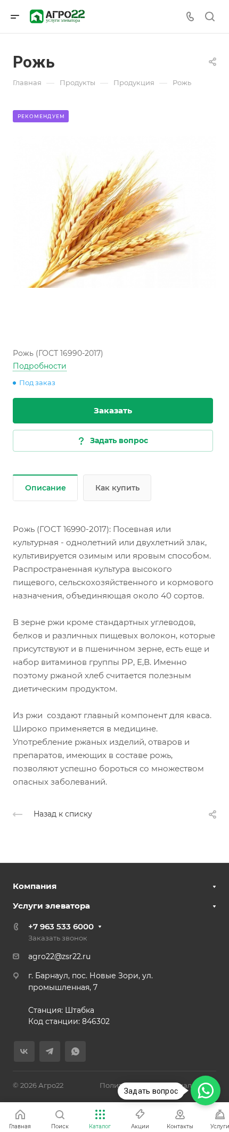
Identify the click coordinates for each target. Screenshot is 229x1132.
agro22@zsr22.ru (59, 956)
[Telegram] (49, 1051)
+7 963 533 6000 (61, 926)
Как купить (117, 488)
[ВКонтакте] (24, 1051)
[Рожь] (114, 211)
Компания (34, 886)
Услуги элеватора (51, 906)
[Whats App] (75, 1051)
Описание (45, 488)
